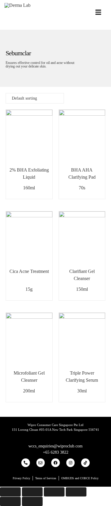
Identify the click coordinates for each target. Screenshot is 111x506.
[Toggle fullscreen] (54, 491)
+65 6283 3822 (55, 452)
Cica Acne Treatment (29, 271)
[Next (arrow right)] (32, 501)
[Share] (32, 491)
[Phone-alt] (25, 462)
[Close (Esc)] (10, 491)
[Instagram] (70, 462)
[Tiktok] (85, 462)
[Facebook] (55, 462)
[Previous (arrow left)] (10, 501)
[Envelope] (40, 462)
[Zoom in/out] (76, 491)
